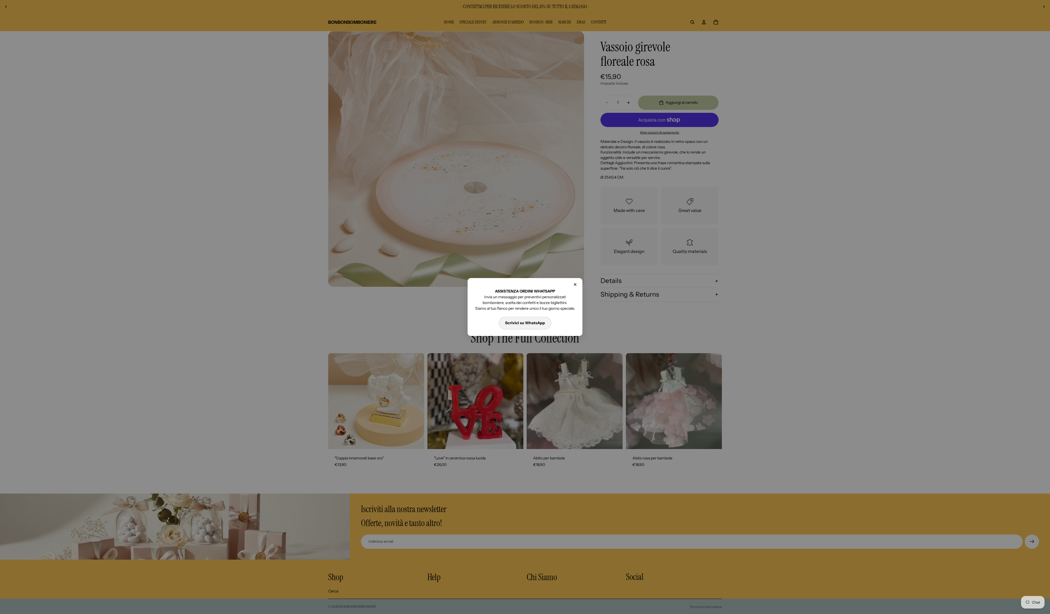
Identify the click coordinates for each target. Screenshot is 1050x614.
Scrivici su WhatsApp (525, 322)
